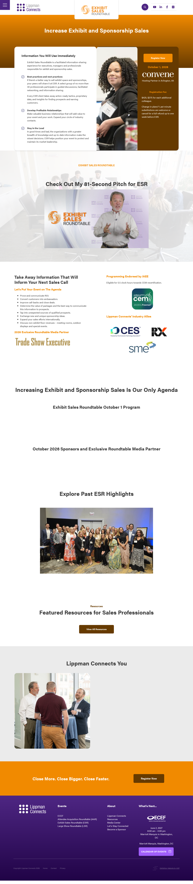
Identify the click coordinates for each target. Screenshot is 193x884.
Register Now (158, 58)
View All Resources (96, 629)
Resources (112, 819)
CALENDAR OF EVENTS (153, 851)
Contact (54, 868)
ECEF (60, 815)
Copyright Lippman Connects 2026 (26, 868)
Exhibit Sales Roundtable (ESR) (73, 822)
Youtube (154, 7)
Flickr (173, 7)
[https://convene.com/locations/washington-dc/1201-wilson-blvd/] (158, 77)
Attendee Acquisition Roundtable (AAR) (77, 819)
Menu (5, 5)
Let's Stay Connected (117, 826)
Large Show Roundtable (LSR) (72, 826)
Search (145, 7)
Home (45, 868)
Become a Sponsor (116, 829)
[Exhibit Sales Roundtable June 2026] (96, 572)
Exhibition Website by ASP (170, 868)
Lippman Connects (116, 815)
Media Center (114, 822)
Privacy (62, 868)
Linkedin (160, 7)
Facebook (167, 7)
